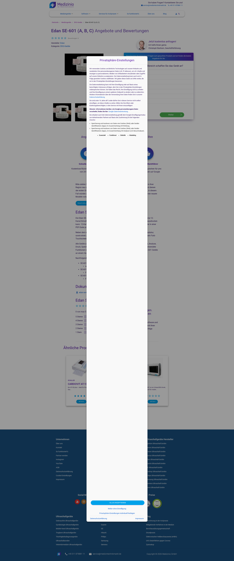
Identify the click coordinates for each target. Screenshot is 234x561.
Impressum (139, 518)
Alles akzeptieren (117, 503)
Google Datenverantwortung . (119, 111)
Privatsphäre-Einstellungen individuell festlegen (117, 513)
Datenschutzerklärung (97, 97)
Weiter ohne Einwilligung (117, 509)
